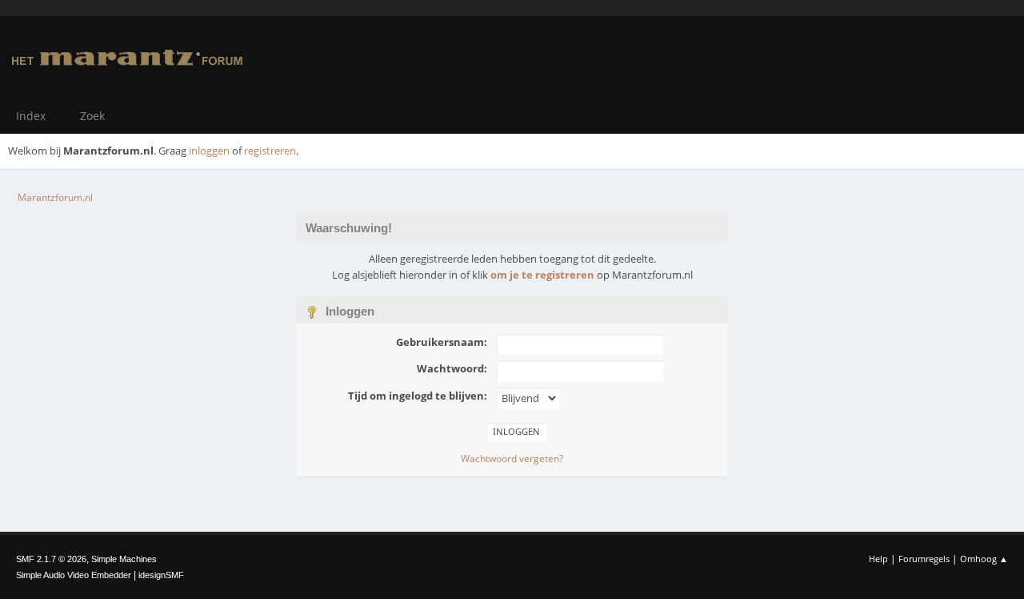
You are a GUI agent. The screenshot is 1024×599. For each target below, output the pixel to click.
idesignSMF (161, 575)
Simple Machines (124, 559)
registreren (270, 150)
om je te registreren (542, 274)
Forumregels (924, 559)
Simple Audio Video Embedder (73, 575)
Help (878, 559)
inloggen (209, 150)
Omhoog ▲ (984, 559)
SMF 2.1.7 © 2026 (51, 559)
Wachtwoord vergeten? (512, 458)
